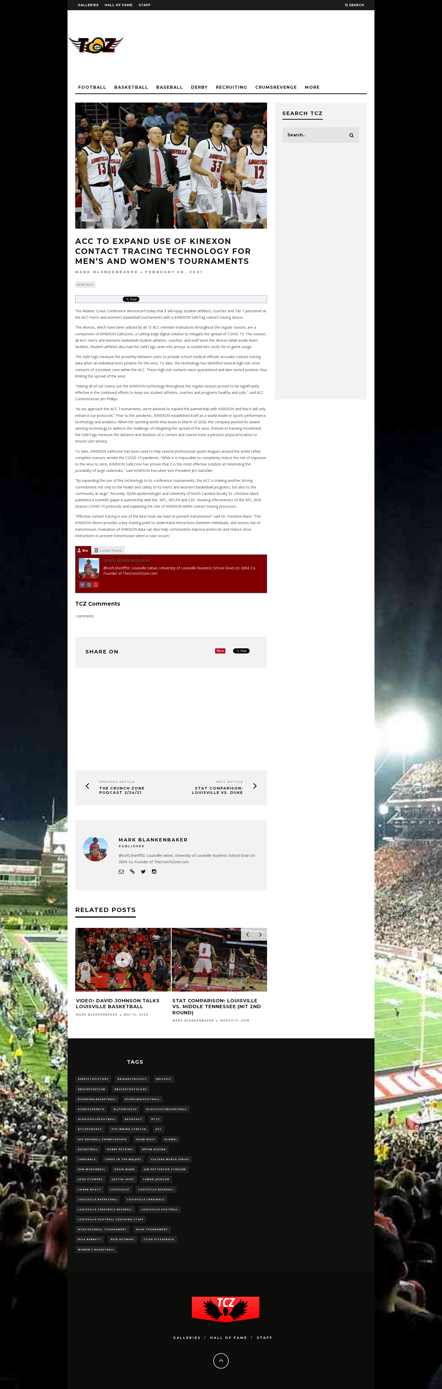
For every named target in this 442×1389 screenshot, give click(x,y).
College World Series (170, 1159)
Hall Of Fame (118, 5)
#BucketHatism (91, 1089)
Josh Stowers (90, 1179)
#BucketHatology (131, 1089)
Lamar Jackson (156, 1179)
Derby (199, 87)
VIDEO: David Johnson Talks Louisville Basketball (118, 1003)
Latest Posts (110, 550)
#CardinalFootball (142, 1099)
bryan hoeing (154, 1149)
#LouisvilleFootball (97, 1119)
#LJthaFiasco (125, 1109)
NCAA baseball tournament (102, 1229)
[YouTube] (96, 586)
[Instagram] (89, 586)
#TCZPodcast (90, 1129)
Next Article (229, 782)
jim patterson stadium (165, 1169)
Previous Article (117, 782)
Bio (85, 550)
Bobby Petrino (120, 1149)
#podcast (133, 1119)
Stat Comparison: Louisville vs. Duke (217, 790)
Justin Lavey (123, 1179)
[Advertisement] (281, 46)
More (312, 87)
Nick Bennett (90, 1239)
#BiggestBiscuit (132, 1079)
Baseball (169, 87)
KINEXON (182, 317)
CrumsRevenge (276, 87)
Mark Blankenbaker (106, 272)
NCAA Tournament (152, 1229)
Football (92, 87)
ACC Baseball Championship (102, 1139)
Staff (145, 5)
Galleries (88, 5)
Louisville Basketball (98, 1199)
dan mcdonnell (91, 1169)
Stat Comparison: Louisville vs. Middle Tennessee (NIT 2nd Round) (216, 1007)
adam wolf (145, 1139)
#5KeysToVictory (93, 1079)
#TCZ (155, 1119)
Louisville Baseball (156, 1189)
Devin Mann (125, 1169)
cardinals (87, 1159)
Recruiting (231, 87)
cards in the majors (123, 1159)
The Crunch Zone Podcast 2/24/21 (122, 790)
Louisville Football (159, 1209)
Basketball (131, 87)
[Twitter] (82, 586)
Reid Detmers (122, 1239)
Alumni (170, 1139)
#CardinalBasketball (97, 1099)
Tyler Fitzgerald (158, 1239)
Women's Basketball (96, 1249)
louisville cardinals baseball (105, 1209)
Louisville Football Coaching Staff (110, 1219)
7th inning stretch (128, 1129)
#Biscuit (164, 1079)
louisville (119, 1189)
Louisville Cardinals (145, 1199)
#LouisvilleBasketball (166, 1109)
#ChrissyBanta (91, 1109)
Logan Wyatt (89, 1189)
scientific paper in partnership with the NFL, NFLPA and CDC (145, 499)
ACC (159, 1129)
